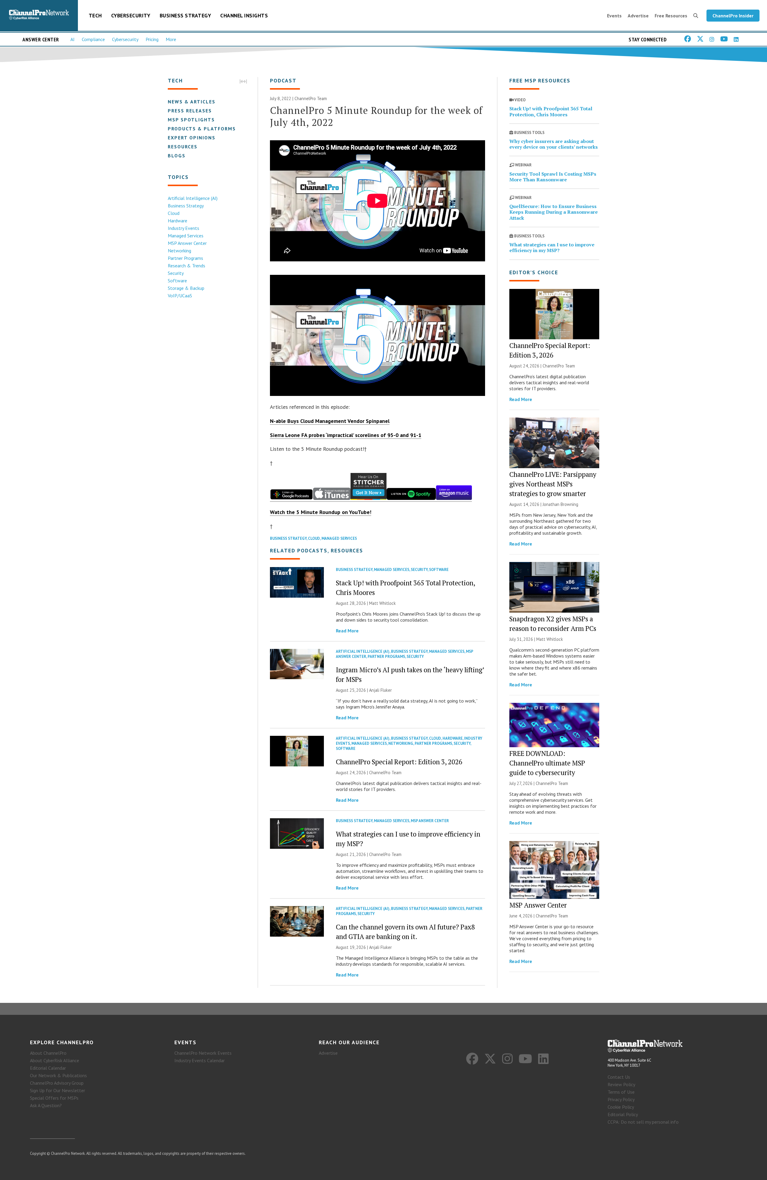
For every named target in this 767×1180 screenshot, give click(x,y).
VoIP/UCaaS (180, 296)
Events (614, 16)
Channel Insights (244, 15)
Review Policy (621, 1084)
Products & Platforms (202, 129)
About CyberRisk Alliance (54, 1060)
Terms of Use (621, 1092)
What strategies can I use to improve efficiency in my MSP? (551, 247)
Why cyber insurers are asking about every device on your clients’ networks (553, 144)
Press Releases (190, 111)
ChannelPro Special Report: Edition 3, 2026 (399, 761)
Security (176, 273)
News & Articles (191, 102)
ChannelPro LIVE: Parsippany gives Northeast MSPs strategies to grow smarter (552, 484)
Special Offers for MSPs (54, 1098)
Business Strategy (185, 15)
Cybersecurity (130, 15)
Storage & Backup (186, 288)
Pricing (152, 39)
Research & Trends (186, 266)
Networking (179, 251)
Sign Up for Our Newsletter (57, 1090)
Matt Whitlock (382, 603)
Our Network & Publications (58, 1075)
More (171, 39)
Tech (95, 15)
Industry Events (183, 228)
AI (72, 39)
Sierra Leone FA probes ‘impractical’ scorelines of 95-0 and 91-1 (345, 435)
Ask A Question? (46, 1105)
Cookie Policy (621, 1107)
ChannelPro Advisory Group (57, 1083)
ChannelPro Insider (733, 16)
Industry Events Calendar (199, 1060)
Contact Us (619, 1077)
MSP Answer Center (187, 243)
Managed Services (185, 236)
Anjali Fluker (380, 690)
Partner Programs (185, 258)
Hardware (177, 221)
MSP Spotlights (191, 120)
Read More (347, 631)
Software (177, 281)
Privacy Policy (621, 1099)
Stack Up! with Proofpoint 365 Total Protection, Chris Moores (550, 111)
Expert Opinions (191, 138)
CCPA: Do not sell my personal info (643, 1122)
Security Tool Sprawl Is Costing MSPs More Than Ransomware (552, 177)
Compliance (93, 39)
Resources (182, 147)
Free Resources (671, 16)
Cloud (173, 213)
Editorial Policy (623, 1114)
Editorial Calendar (48, 1068)
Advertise (638, 16)
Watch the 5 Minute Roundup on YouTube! (320, 512)
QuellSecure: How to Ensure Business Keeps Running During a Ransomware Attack (553, 212)
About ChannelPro (48, 1053)
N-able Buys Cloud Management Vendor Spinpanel (329, 421)
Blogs (176, 156)
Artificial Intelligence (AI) (193, 198)
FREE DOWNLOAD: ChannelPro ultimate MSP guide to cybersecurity (547, 763)
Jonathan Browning (560, 504)
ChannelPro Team (311, 98)
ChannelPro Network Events (203, 1053)
